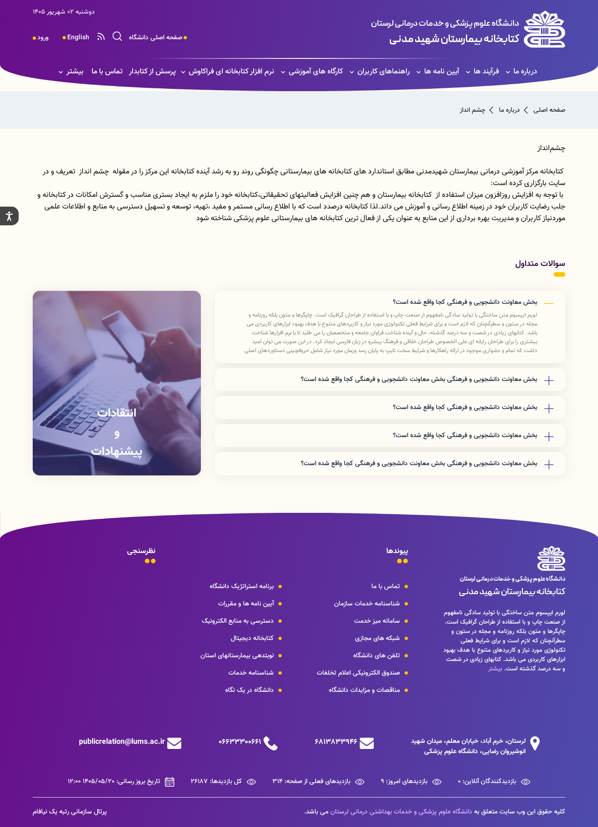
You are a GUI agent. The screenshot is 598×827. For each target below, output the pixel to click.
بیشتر (75, 72)
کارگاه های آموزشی (316, 72)
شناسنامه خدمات (251, 673)
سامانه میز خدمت (377, 621)
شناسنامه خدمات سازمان (367, 604)
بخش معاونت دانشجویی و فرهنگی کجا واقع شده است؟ (465, 302)
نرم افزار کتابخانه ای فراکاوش (231, 72)
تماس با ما (107, 72)
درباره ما (525, 72)
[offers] (117, 383)
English (78, 38)
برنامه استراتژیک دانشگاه (242, 587)
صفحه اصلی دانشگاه (155, 38)
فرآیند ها (486, 72)
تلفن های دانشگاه (376, 656)
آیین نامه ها (441, 72)
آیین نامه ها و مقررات (246, 604)
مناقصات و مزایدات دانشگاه (364, 690)
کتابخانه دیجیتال (252, 638)
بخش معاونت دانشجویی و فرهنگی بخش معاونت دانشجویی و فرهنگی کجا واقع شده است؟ (419, 379)
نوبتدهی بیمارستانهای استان (237, 656)
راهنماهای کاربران (383, 72)
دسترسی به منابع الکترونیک (238, 621)
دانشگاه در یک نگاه (249, 690)
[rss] (101, 37)
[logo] (413, 29)
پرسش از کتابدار (152, 72)
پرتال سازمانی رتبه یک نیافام (70, 812)
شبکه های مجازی (377, 638)
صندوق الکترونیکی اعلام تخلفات (358, 673)
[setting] (9, 216)
